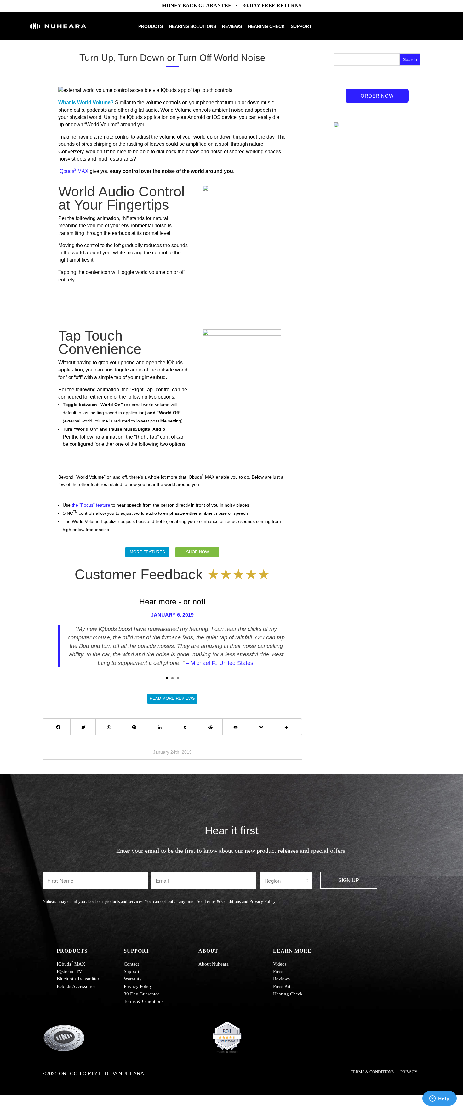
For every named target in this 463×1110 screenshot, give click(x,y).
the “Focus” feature (91, 504)
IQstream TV (69, 971)
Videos (280, 963)
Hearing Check (266, 26)
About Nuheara (213, 963)
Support (301, 26)
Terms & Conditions (222, 901)
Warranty (133, 978)
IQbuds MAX (73, 171)
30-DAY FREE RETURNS (272, 5)
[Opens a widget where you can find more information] (439, 1099)
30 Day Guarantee (142, 993)
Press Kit (281, 986)
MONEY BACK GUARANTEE (197, 5)
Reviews (232, 26)
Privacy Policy (262, 901)
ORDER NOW (377, 96)
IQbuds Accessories (76, 986)
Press (278, 971)
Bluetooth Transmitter (78, 978)
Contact (131, 963)
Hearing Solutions (192, 26)
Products (150, 26)
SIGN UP (348, 880)
